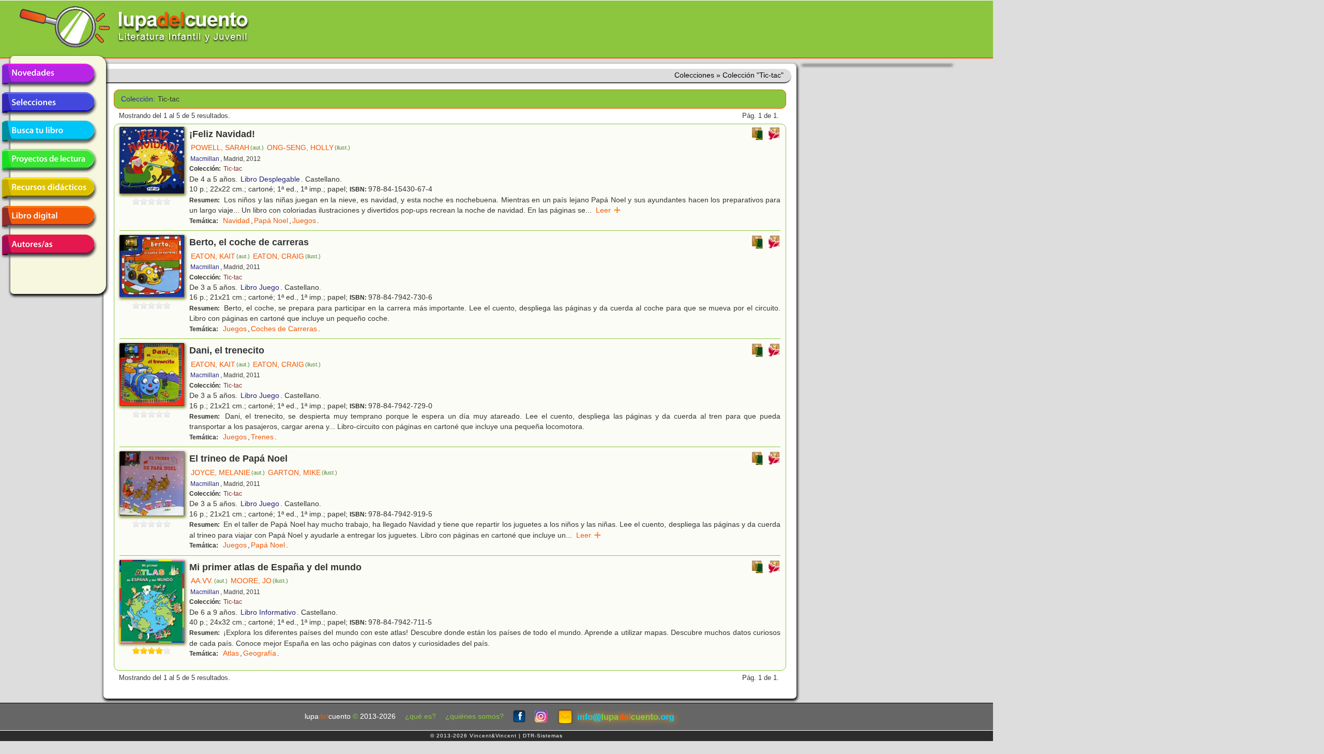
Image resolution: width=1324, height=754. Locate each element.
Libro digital (48, 216)
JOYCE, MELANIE (228, 472)
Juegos (304, 220)
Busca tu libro (48, 131)
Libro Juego (259, 287)
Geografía (259, 653)
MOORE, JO (259, 580)
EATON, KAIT (220, 256)
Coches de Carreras (284, 328)
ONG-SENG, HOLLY (308, 147)
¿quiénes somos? (474, 716)
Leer (608, 210)
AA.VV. (209, 580)
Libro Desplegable (270, 179)
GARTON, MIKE (302, 472)
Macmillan (204, 158)
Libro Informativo (268, 612)
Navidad (236, 220)
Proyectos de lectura (48, 159)
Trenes (262, 437)
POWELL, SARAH (227, 147)
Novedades (48, 74)
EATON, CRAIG (287, 256)
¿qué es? (420, 716)
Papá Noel (271, 220)
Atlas (231, 653)
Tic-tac (232, 168)
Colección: (136, 99)
